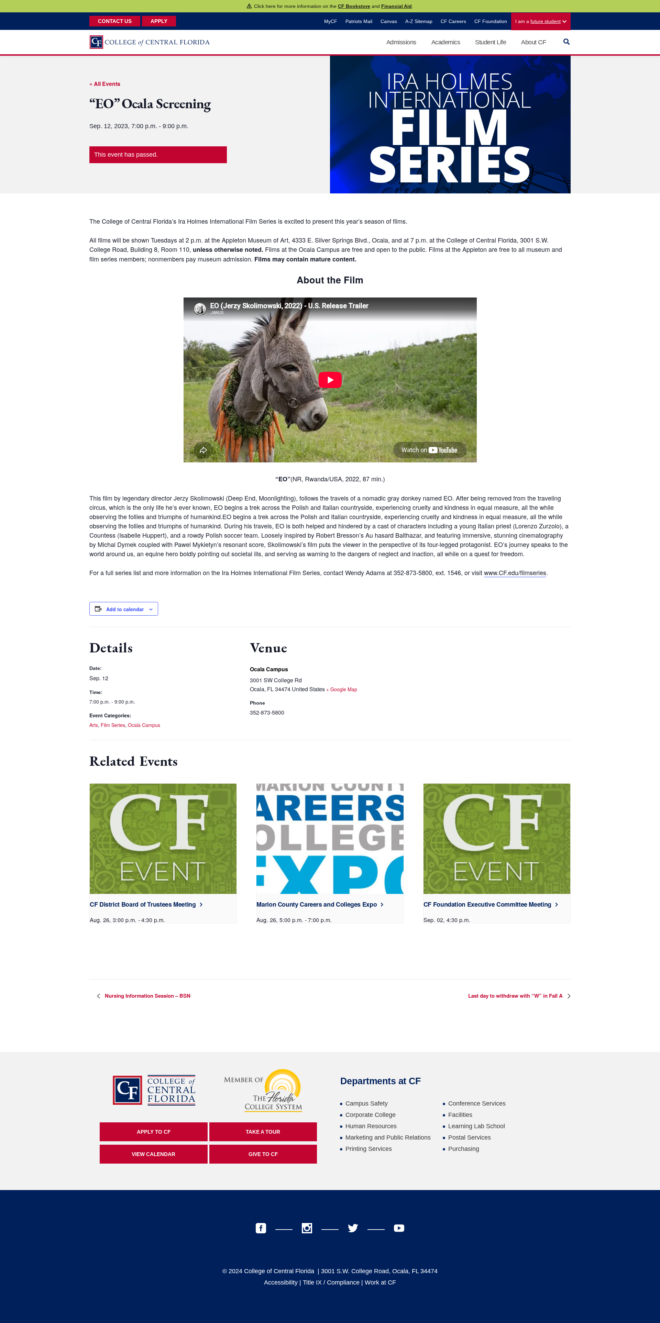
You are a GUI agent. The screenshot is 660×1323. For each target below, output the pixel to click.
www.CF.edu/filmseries (515, 572)
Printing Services (368, 1148)
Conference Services (477, 1103)
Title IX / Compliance (331, 1282)
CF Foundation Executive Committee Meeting (487, 904)
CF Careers (453, 21)
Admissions (401, 42)
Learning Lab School (476, 1126)
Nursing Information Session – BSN (146, 995)
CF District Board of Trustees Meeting (143, 904)
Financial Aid (396, 6)
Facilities (460, 1114)
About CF (533, 42)
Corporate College (370, 1114)
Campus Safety (366, 1103)
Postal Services (469, 1137)
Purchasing (463, 1148)
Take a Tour (263, 1132)
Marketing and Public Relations (388, 1137)
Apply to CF (153, 1132)
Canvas (389, 21)
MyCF (330, 21)
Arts (93, 724)
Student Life (490, 42)
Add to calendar (125, 609)
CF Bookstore (354, 6)
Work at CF (380, 1282)
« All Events (104, 84)
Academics (445, 42)
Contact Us (115, 21)
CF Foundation (490, 21)
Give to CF (263, 1154)
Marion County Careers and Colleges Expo (316, 904)
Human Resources (371, 1126)
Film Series (113, 724)
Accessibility (281, 1282)
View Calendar (153, 1154)
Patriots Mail (358, 21)
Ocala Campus (144, 724)
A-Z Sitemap (418, 21)
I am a (538, 21)
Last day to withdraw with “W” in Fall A (516, 995)
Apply (159, 21)
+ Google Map (341, 689)
